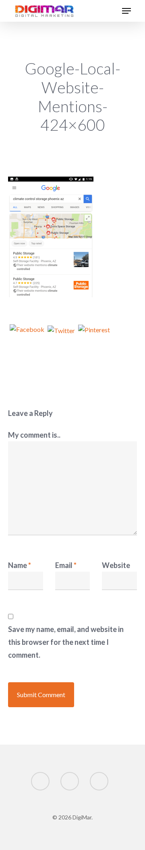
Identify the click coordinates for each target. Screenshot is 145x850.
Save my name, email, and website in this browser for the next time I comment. (66, 642)
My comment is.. (34, 434)
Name (19, 565)
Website (116, 565)
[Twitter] (61, 334)
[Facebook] (27, 334)
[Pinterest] (94, 334)
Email (66, 565)
